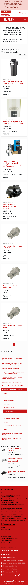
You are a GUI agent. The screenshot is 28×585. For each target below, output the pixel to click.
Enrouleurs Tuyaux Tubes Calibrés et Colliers (13, 385)
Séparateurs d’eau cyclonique (11, 418)
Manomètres (7, 404)
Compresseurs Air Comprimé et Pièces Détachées (12, 434)
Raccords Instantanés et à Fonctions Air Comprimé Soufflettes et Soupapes (12, 364)
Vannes (5, 429)
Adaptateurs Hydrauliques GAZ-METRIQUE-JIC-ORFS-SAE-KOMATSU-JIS (13, 372)
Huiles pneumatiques (9, 400)
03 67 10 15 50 (6, 11)
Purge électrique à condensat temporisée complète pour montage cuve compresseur (12, 164)
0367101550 (6, 554)
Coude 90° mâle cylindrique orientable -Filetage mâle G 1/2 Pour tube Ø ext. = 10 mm (17, 460)
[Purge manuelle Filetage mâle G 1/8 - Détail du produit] (14, 272)
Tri (25, 54)
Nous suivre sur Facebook (10, 566)
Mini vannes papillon (9, 407)
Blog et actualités (5, 529)
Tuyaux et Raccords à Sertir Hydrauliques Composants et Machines (12, 378)
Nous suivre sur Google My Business (14, 575)
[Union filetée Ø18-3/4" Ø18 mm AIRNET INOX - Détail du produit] (4, 450)
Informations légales (6, 536)
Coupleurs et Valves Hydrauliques (10, 368)
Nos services (4, 531)
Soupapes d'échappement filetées (12, 425)
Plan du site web (5, 545)
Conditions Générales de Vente (9, 547)
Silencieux (6, 422)
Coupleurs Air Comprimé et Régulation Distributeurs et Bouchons (12, 359)
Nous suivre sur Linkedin (10, 572)
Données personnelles (6, 540)
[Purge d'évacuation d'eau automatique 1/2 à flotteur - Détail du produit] (14, 68)
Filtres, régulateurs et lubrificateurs (12, 397)
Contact (3, 533)
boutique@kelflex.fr (9, 557)
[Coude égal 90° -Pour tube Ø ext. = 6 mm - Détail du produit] (4, 473)
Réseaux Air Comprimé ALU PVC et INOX (12, 382)
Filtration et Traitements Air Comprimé (12, 389)
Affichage (20, 54)
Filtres (5, 393)
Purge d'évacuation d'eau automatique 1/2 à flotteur (13, 82)
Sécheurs (6, 414)
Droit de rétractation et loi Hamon (9, 538)
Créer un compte (5, 15)
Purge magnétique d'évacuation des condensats (10, 206)
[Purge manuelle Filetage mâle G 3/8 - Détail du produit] (14, 312)
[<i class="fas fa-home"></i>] (14, 355)
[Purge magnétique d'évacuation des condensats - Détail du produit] (14, 191)
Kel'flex (3, 527)
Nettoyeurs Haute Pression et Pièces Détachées (11, 439)
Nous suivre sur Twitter (10, 569)
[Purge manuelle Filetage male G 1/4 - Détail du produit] (14, 232)
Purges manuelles (8, 411)
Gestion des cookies (6, 542)
